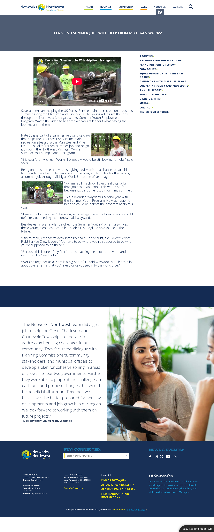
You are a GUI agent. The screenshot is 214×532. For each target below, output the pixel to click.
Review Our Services (154, 112)
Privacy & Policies (153, 94)
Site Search (191, 6)
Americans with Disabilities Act (163, 81)
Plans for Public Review (157, 64)
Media (144, 103)
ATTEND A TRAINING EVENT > (118, 484)
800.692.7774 (82, 477)
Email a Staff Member (73, 488)
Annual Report (151, 90)
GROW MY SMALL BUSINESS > (118, 489)
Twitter (161, 456)
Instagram (155, 456)
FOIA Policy (148, 69)
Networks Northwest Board (160, 60)
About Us (146, 56)
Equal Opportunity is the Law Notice (161, 75)
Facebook (150, 456)
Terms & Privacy (118, 509)
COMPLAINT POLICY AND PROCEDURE (164, 85)
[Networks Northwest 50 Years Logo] (42, 7)
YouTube (168, 456)
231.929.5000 (85, 480)
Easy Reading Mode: (197, 528)
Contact (146, 107)
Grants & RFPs (150, 98)
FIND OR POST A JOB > (114, 480)
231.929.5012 (73, 482)
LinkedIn (175, 456)
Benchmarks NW (161, 475)
